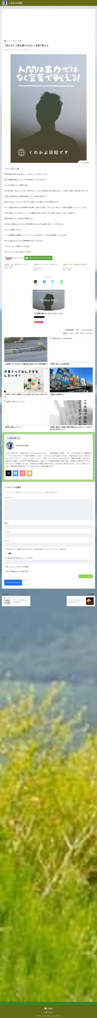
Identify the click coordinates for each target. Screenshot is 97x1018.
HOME (50, 1008)
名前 (7, 523)
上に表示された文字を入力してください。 (19, 558)
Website (29, 476)
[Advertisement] (48, 25)
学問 (87, 330)
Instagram (22, 476)
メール (7, 532)
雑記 (91, 330)
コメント (8, 497)
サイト (6, 541)
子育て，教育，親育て (77, 333)
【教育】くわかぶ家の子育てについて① (16, 264)
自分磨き (90, 333)
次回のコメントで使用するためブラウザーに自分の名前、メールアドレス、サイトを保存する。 (37, 549)
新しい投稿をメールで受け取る (17, 571)
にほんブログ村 (18, 258)
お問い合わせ (48, 1012)
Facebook (15, 476)
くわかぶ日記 (15, 3)
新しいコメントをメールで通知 (17, 567)
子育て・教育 (79, 330)
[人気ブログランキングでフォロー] (38, 258)
